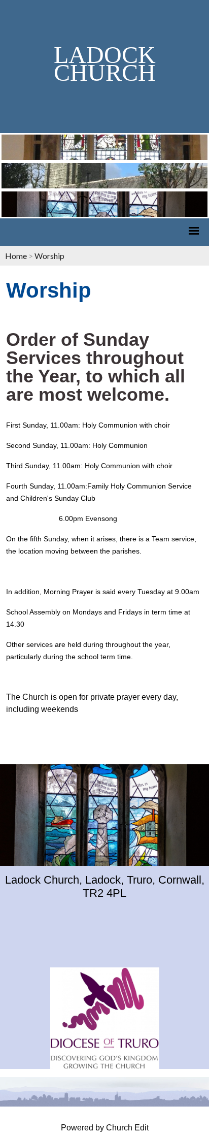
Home (16, 256)
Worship (49, 256)
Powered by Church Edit (105, 1127)
